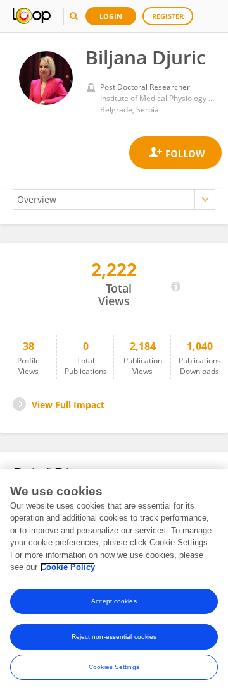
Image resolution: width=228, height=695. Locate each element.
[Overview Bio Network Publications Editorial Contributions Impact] (114, 199)
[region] (114, 582)
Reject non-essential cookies (114, 636)
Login (110, 16)
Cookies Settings (114, 666)
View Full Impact (68, 405)
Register (168, 16)
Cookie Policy (68, 567)
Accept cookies (113, 601)
